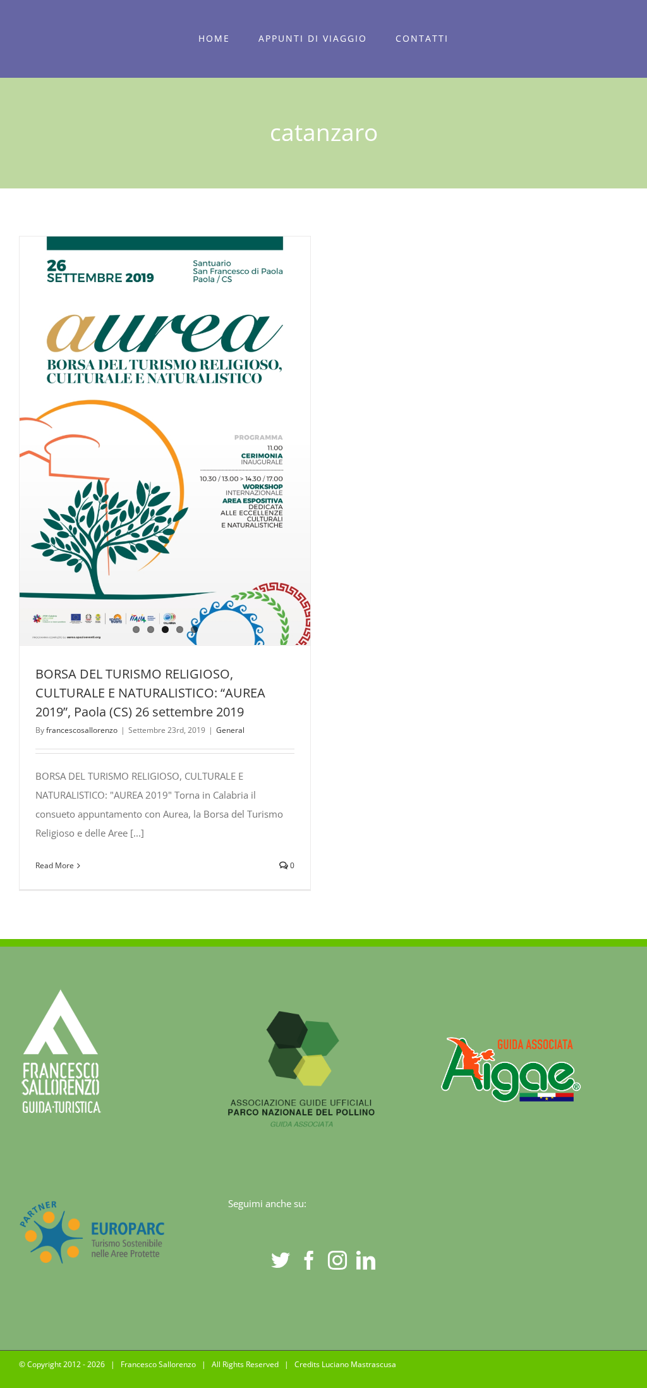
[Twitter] (280, 1260)
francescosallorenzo (82, 730)
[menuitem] (214, 38)
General (230, 730)
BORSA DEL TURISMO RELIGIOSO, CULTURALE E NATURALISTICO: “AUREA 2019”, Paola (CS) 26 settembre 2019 (150, 692)
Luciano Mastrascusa (359, 1364)
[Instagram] (337, 1260)
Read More (54, 865)
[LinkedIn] (365, 1260)
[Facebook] (308, 1260)
